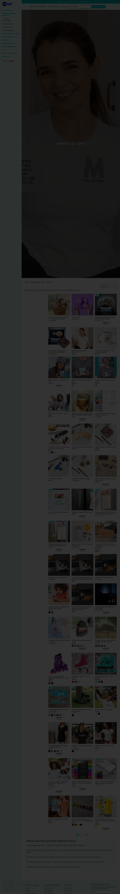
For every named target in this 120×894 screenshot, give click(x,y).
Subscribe (57, 450)
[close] (25, 439)
